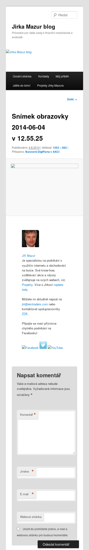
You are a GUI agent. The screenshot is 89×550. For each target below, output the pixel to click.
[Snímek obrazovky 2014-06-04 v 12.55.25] (44, 187)
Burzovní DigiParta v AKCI (42, 152)
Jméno (27, 471)
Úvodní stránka (22, 76)
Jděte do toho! (21, 85)
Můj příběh (62, 76)
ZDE (25, 314)
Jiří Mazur (28, 255)
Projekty (27, 284)
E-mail (27, 494)
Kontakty (43, 76)
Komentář (28, 414)
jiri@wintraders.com (35, 304)
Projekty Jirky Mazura (50, 85)
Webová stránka (31, 516)
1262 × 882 (60, 147)
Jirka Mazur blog (33, 26)
